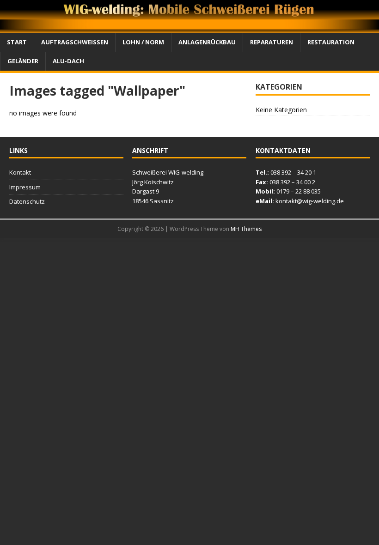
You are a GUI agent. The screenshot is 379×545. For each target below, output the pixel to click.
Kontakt (20, 172)
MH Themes (246, 229)
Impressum (25, 187)
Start (17, 42)
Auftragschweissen (74, 42)
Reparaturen (271, 42)
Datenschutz (27, 201)
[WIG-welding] (189, 27)
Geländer (22, 61)
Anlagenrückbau (207, 42)
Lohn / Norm (143, 42)
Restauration (331, 42)
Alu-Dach (68, 61)
